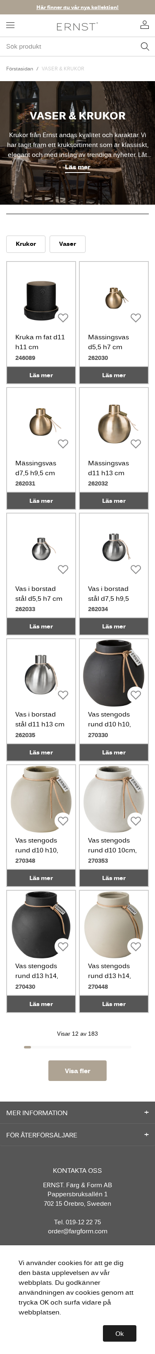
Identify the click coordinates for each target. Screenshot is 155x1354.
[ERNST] (77, 25)
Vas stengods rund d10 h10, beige (36, 850)
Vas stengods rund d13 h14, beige (109, 976)
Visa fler (77, 1071)
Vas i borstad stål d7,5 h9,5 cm (108, 598)
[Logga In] (145, 25)
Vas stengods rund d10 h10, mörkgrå (109, 724)
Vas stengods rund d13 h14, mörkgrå (36, 976)
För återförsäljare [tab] (41, 1135)
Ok (119, 1333)
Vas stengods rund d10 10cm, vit (112, 850)
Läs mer (77, 167)
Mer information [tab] (37, 1113)
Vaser (67, 243)
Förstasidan (19, 68)
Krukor (26, 243)
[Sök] (145, 46)
